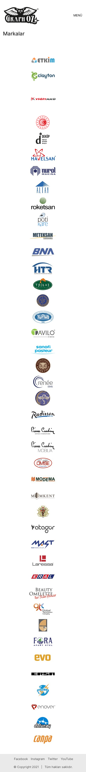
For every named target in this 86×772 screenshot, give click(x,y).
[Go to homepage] (21, 15)
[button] (78, 15)
